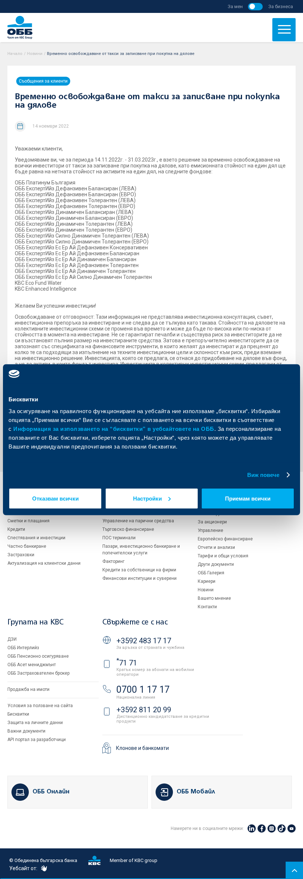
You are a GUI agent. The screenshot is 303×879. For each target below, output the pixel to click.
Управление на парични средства (138, 520)
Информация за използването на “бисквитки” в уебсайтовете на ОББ (113, 428)
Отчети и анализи (216, 547)
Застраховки (20, 554)
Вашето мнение (214, 598)
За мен (235, 6)
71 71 (126, 662)
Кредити (16, 529)
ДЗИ (12, 639)
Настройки (147, 498)
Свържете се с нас (134, 622)
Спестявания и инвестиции (36, 537)
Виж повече (263, 475)
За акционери (212, 522)
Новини (34, 53)
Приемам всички (247, 498)
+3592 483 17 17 (143, 640)
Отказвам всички (55, 498)
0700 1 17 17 (143, 689)
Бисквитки (18, 714)
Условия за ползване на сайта (40, 705)
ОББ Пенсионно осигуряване (38, 656)
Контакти (207, 606)
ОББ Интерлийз (23, 647)
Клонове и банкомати (142, 748)
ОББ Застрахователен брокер (38, 673)
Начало (15, 53)
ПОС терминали (119, 537)
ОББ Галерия (211, 572)
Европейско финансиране (225, 538)
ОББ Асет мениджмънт (31, 664)
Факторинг (113, 561)
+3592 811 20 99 (143, 709)
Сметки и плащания (28, 520)
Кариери (206, 581)
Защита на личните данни (35, 722)
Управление (210, 530)
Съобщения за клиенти (43, 81)
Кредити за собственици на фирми (139, 569)
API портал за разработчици (36, 739)
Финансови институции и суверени (139, 578)
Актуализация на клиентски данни (44, 563)
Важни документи (26, 731)
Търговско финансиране (128, 529)
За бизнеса (280, 6)
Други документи (216, 564)
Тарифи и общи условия (223, 555)
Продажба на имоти (28, 689)
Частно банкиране (26, 546)
